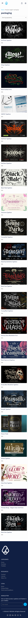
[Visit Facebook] (7, 615)
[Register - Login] (25, 3)
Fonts (2, 562)
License (3, 576)
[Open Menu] (2, 3)
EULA (2, 586)
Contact (3, 574)
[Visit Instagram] (10, 615)
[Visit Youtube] (18, 615)
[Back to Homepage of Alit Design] (12, 3)
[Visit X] (20, 615)
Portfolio (3, 564)
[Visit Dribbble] (15, 615)
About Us (3, 578)
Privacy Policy (4, 588)
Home (2, 9)
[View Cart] (22, 3)
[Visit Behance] (12, 615)
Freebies (3, 566)
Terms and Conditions (7, 590)
